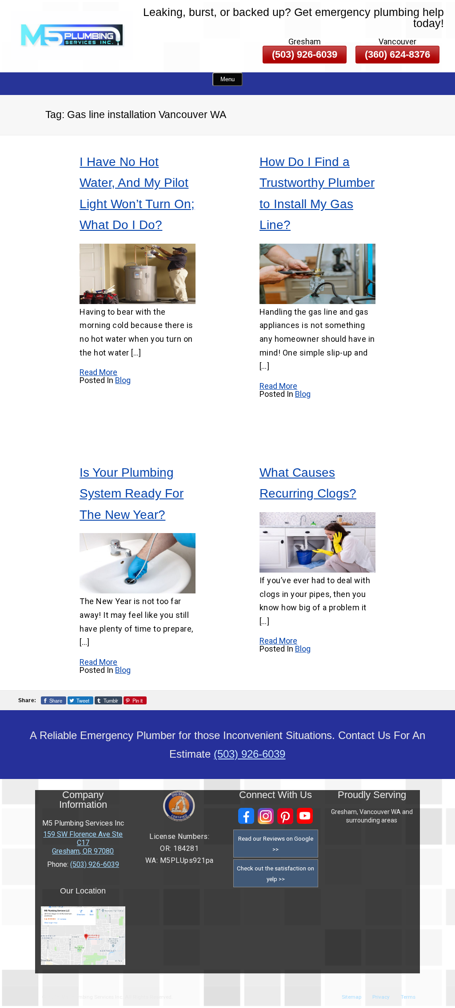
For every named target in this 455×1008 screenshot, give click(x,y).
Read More (98, 372)
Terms (408, 997)
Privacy (381, 997)
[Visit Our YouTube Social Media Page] (305, 816)
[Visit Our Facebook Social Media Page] (246, 816)
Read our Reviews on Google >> (275, 844)
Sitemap (351, 997)
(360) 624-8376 (397, 54)
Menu (227, 79)
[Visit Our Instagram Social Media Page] (266, 816)
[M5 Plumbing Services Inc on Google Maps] (83, 962)
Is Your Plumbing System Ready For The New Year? (132, 494)
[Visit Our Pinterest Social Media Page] (285, 816)
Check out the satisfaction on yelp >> (275, 873)
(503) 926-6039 (304, 54)
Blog (123, 380)
